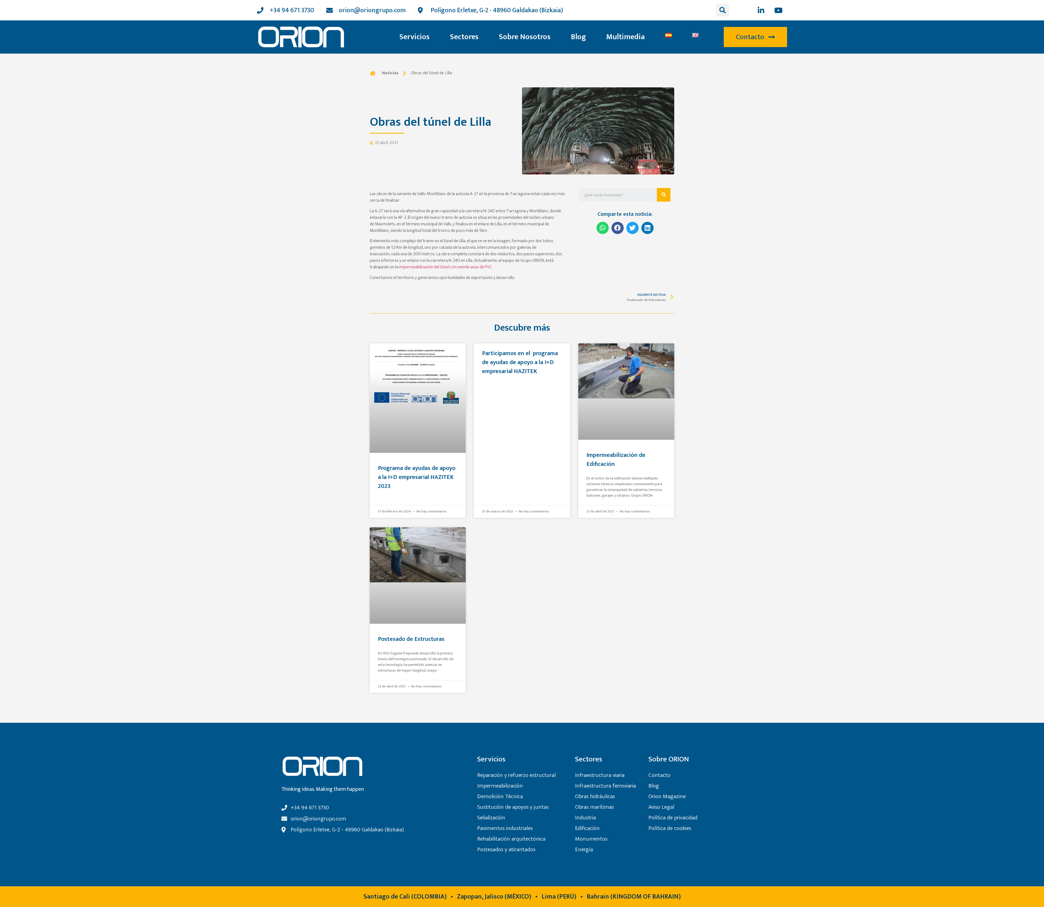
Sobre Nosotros (525, 36)
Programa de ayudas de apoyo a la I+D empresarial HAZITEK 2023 (416, 477)
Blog (578, 36)
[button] (755, 37)
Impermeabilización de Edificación (615, 459)
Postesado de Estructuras (411, 639)
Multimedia (625, 36)
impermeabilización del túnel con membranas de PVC (445, 267)
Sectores (464, 36)
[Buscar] (663, 195)
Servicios (414, 36)
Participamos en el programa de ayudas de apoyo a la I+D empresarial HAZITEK (520, 362)
